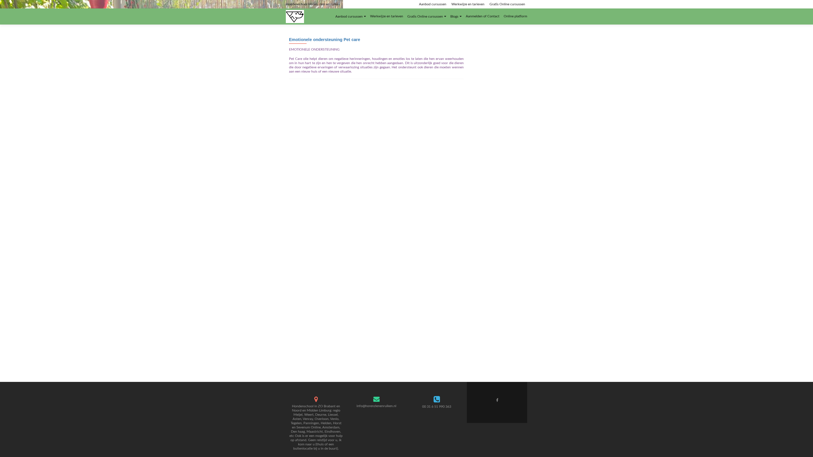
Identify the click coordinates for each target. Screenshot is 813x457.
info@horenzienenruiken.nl (376, 406)
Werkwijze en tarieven (467, 4)
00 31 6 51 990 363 (436, 406)
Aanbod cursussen (432, 4)
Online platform (515, 16)
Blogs (454, 16)
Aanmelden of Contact (482, 16)
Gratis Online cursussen (507, 4)
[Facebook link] (497, 400)
